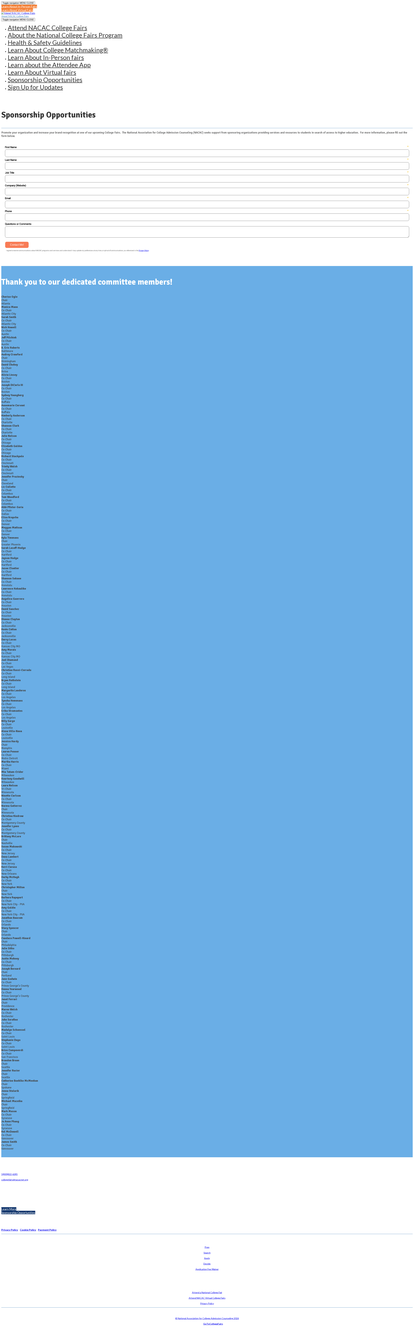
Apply (207, 1258)
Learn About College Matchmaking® (58, 50)
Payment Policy (47, 1229)
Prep (207, 1247)
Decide (207, 1263)
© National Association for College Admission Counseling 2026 (207, 1318)
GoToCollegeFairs (213, 1323)
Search (207, 1252)
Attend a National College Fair (207, 1292)
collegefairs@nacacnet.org (14, 1179)
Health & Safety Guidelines (45, 42)
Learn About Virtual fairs (42, 72)
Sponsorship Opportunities (45, 79)
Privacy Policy (207, 1303)
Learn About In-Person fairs (46, 57)
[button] (19, 6)
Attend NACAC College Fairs (15, 16)
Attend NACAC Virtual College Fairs (207, 1298)
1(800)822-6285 (9, 1174)
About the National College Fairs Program (65, 35)
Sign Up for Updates (35, 87)
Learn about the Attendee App (49, 65)
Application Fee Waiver (207, 1269)
